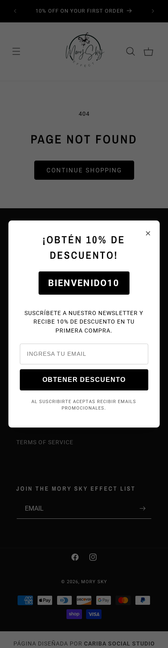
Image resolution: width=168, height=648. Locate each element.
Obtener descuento (84, 379)
